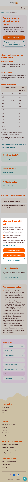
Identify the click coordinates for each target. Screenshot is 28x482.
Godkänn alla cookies (14, 250)
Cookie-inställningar (14, 260)
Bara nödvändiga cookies (14, 255)
